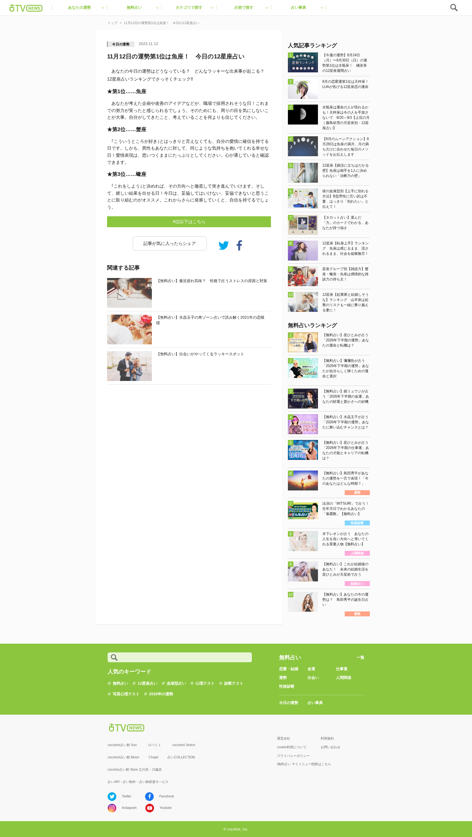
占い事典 (315, 702)
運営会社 (283, 738)
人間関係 (343, 677)
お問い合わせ (330, 747)
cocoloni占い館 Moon (123, 757)
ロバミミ (154, 745)
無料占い (120, 683)
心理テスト (205, 683)
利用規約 (327, 738)
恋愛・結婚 (288, 669)
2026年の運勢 (161, 694)
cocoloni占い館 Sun (122, 745)
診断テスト (233, 683)
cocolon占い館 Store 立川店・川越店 (135, 769)
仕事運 (341, 669)
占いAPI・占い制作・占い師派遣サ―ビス (138, 782)
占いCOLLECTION (181, 757)
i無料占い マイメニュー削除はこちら (304, 764)
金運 (311, 669)
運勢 (283, 677)
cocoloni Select (183, 745)
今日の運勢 (121, 44)
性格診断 (286, 686)
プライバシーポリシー (293, 756)
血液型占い (176, 683)
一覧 (360, 657)
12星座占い (147, 683)
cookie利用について (291, 747)
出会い (313, 677)
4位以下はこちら (189, 221)
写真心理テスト (126, 694)
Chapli (153, 757)
